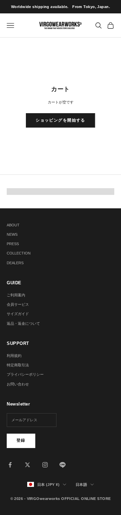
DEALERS (15, 263)
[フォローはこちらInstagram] (45, 464)
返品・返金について (23, 323)
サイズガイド (18, 314)
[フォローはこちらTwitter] (27, 464)
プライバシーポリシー (25, 374)
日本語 (81, 485)
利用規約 (14, 356)
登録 (21, 440)
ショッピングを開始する (60, 120)
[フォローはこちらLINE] (62, 464)
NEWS (12, 234)
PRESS (13, 244)
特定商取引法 (18, 365)
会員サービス (18, 304)
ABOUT (13, 225)
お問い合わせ (18, 384)
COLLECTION (19, 253)
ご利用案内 (16, 295)
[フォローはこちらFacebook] (10, 464)
